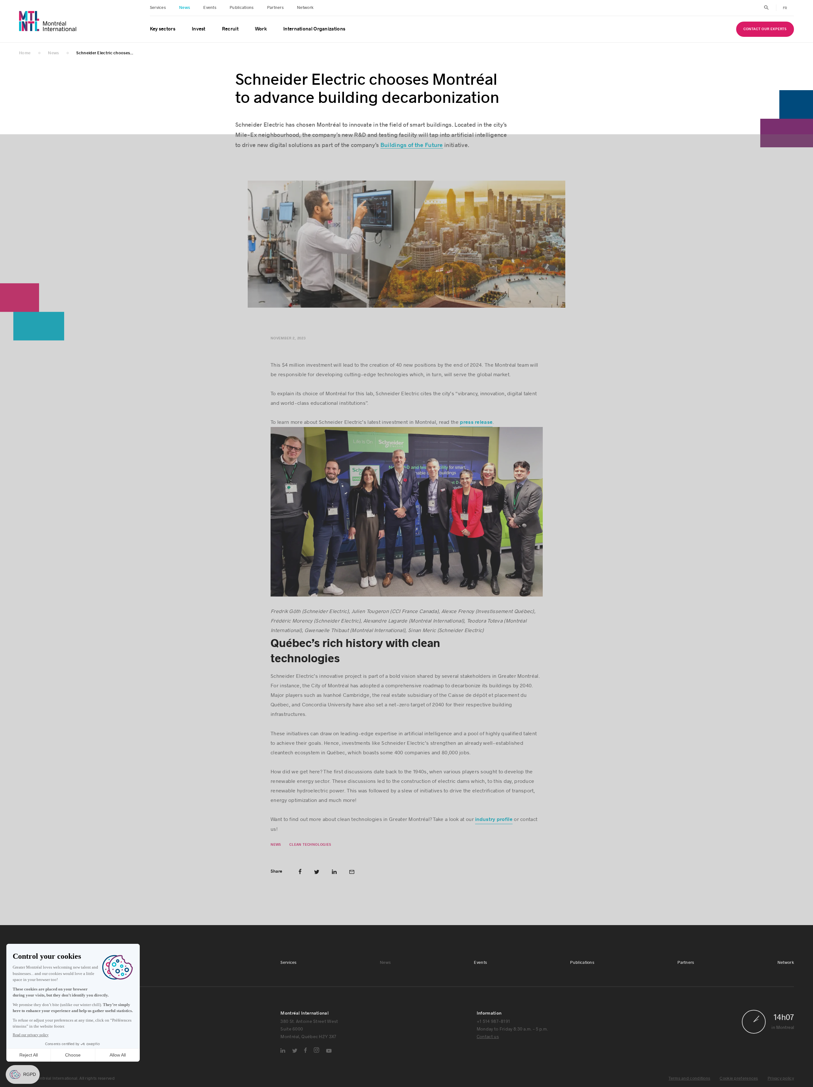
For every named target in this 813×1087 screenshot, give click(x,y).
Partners (275, 7)
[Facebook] (305, 1050)
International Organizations (314, 29)
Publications (242, 7)
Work (261, 29)
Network (305, 7)
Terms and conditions (689, 1079)
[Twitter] (295, 1051)
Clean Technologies (310, 845)
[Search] (766, 7)
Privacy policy (781, 1079)
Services (158, 7)
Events (209, 7)
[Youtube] (329, 1051)
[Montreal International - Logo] (48, 21)
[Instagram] (316, 1050)
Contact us (488, 1037)
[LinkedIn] (283, 1051)
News (184, 7)
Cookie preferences (739, 1079)
